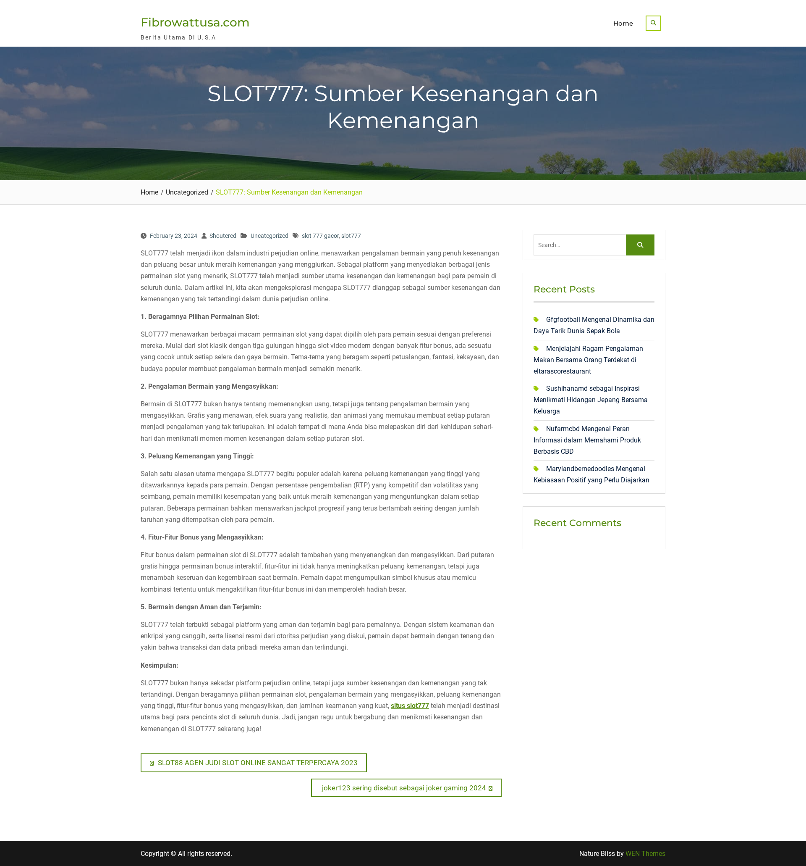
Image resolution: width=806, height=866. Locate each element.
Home (623, 23)
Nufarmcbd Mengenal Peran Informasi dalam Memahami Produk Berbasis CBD (587, 440)
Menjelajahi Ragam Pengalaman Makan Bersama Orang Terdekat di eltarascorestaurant (588, 360)
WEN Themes (645, 854)
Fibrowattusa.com (195, 22)
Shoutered (222, 235)
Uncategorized (269, 235)
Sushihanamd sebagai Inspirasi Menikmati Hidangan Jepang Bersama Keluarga (591, 399)
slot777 (351, 235)
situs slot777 (410, 706)
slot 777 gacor (320, 235)
